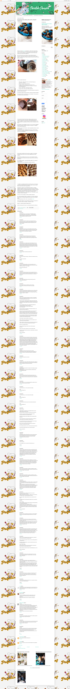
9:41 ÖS (21, 550)
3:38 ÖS (21, 617)
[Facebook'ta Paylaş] (32, 207)
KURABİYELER (44, 65)
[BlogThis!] (30, 207)
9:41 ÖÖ (21, 371)
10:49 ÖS (21, 333)
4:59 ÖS (21, 643)
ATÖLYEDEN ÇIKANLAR (28, 15)
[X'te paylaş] (31, 207)
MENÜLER (43, 67)
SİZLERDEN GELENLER (38, 15)
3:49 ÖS (21, 634)
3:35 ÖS (21, 232)
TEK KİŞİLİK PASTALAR (45, 73)
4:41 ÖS (21, 252)
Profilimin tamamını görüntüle (45, 89)
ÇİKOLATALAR (21, 208)
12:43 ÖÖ (21, 583)
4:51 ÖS (21, 260)
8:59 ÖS (21, 286)
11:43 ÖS (21, 353)
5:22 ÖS (21, 600)
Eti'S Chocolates (22, 636)
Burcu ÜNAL (21, 592)
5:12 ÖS (21, 268)
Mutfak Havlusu (22, 602)
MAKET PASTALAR (44, 66)
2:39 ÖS (21, 405)
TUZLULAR (43, 74)
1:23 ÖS (21, 515)
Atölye (43, 54)
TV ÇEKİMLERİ (19, 15)
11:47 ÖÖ (21, 384)
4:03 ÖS (21, 239)
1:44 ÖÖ (21, 364)
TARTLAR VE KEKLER (45, 72)
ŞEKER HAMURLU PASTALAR (46, 71)
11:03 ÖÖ (21, 456)
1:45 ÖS (21, 569)
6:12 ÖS (21, 275)
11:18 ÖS (21, 489)
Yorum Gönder (20, 645)
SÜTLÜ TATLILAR (44, 70)
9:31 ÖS (21, 533)
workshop (43, 76)
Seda (20, 586)
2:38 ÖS (21, 398)
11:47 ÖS (21, 471)
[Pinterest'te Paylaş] (32, 207)
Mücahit (21, 641)
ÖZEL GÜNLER (44, 68)
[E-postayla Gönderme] (27, 207)
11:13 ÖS (21, 346)
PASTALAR (43, 69)
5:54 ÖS (21, 576)
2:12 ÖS (21, 556)
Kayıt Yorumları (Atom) (22, 648)
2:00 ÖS (21, 217)
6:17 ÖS (21, 281)
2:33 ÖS (21, 224)
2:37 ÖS (21, 391)
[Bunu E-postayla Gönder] (29, 207)
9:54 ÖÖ (21, 378)
